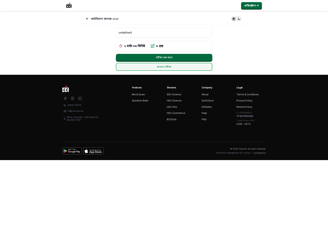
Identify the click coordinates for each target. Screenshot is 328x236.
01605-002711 (74, 105)
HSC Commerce (176, 113)
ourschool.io (260, 153)
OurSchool (208, 100)
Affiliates (207, 106)
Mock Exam (138, 94)
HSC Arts (172, 106)
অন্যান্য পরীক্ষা (164, 66)
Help (204, 113)
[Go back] (87, 18)
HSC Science (174, 100)
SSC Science (174, 94)
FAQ (204, 119)
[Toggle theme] (236, 18)
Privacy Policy (244, 100)
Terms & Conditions (247, 94)
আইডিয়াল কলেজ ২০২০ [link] (105, 18)
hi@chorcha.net (75, 111)
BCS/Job (172, 119)
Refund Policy (244, 106)
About (205, 94)
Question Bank (140, 100)
